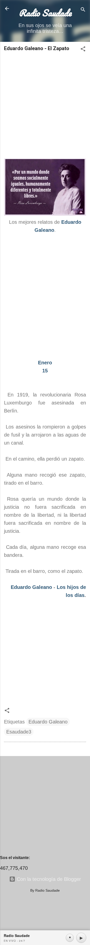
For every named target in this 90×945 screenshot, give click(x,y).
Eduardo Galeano (31, 587)
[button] (83, 49)
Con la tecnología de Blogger (48, 879)
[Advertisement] (45, 105)
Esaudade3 (18, 731)
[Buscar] (83, 10)
